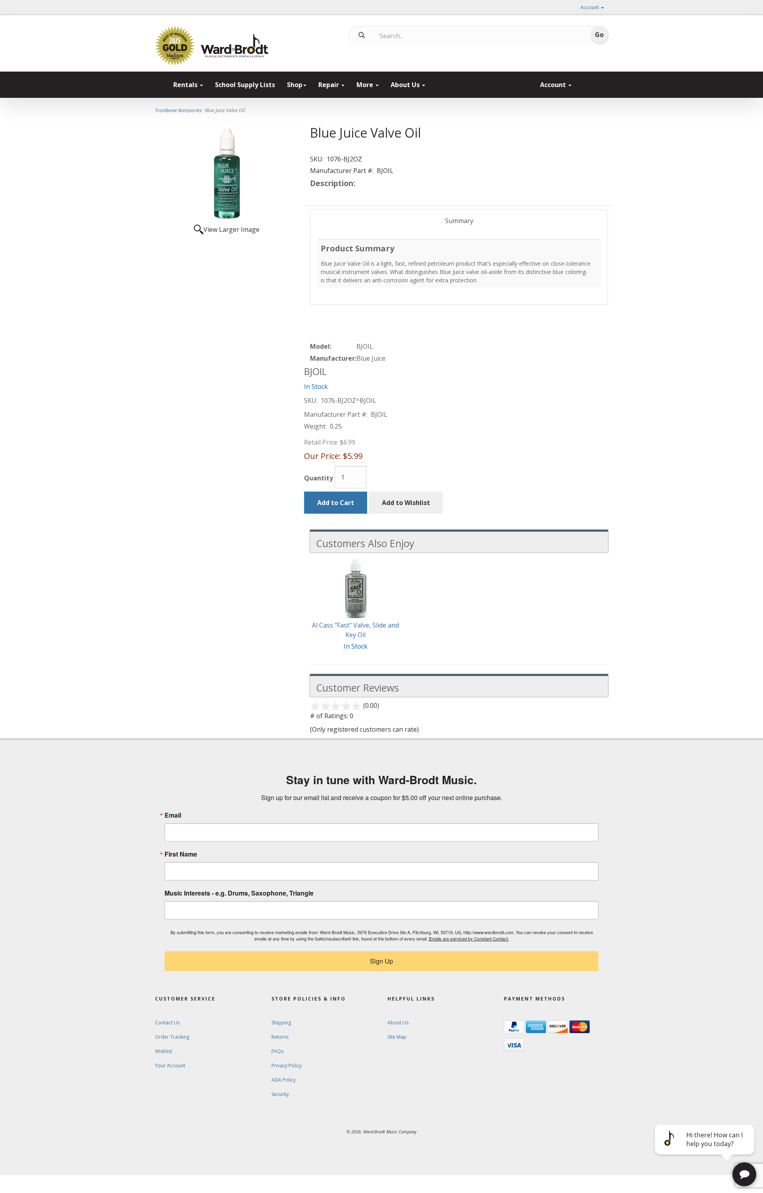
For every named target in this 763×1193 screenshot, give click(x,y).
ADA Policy (283, 1079)
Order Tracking (172, 1037)
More (365, 84)
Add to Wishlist (406, 502)
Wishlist (163, 1051)
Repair (329, 84)
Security (280, 1094)
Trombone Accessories (178, 110)
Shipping (281, 1022)
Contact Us (167, 1022)
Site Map (397, 1037)
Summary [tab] (459, 220)
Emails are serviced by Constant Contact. (469, 938)
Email (173, 815)
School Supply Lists (245, 84)
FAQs (277, 1051)
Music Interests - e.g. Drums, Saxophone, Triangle (239, 893)
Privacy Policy (286, 1065)
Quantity (318, 478)
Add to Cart (335, 502)
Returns (280, 1037)
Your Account (170, 1065)
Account (590, 7)
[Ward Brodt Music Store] (235, 46)
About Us (406, 84)
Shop (294, 84)
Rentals (186, 84)
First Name (181, 854)
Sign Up (381, 961)
